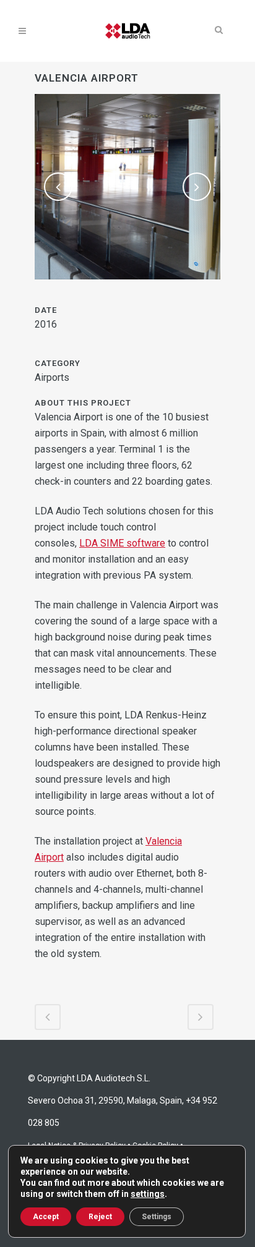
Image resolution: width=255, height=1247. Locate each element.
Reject (100, 1216)
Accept (46, 1216)
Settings (156, 1216)
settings (148, 1194)
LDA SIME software (122, 543)
